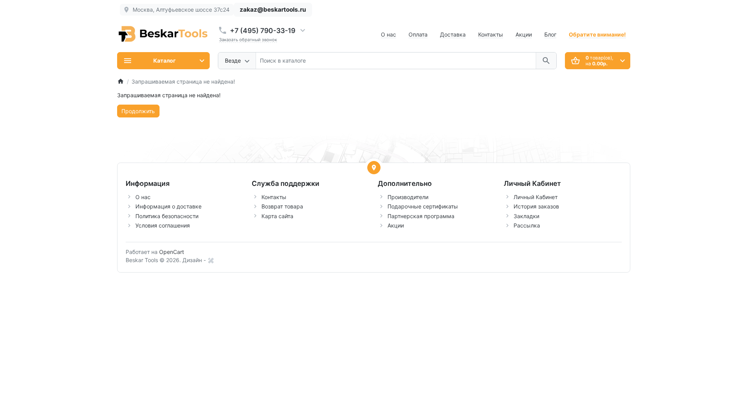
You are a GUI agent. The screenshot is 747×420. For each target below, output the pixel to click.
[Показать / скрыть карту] (374, 167)
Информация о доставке (168, 206)
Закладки (526, 216)
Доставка (453, 34)
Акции (524, 34)
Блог (550, 34)
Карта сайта (277, 216)
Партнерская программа (421, 216)
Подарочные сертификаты (423, 206)
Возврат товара (282, 206)
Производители (408, 197)
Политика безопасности (166, 216)
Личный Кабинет (536, 197)
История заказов (536, 206)
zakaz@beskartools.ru (273, 9)
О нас (388, 34)
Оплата (418, 34)
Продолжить (138, 111)
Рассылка (527, 225)
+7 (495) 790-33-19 (262, 30)
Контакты (490, 34)
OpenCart (171, 251)
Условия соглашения (162, 225)
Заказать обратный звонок (248, 39)
